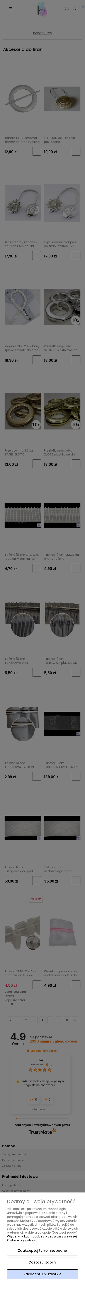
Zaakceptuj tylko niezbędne (42, 1250)
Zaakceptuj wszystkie (42, 1274)
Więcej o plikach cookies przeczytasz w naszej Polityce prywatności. (42, 1238)
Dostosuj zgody (42, 1262)
